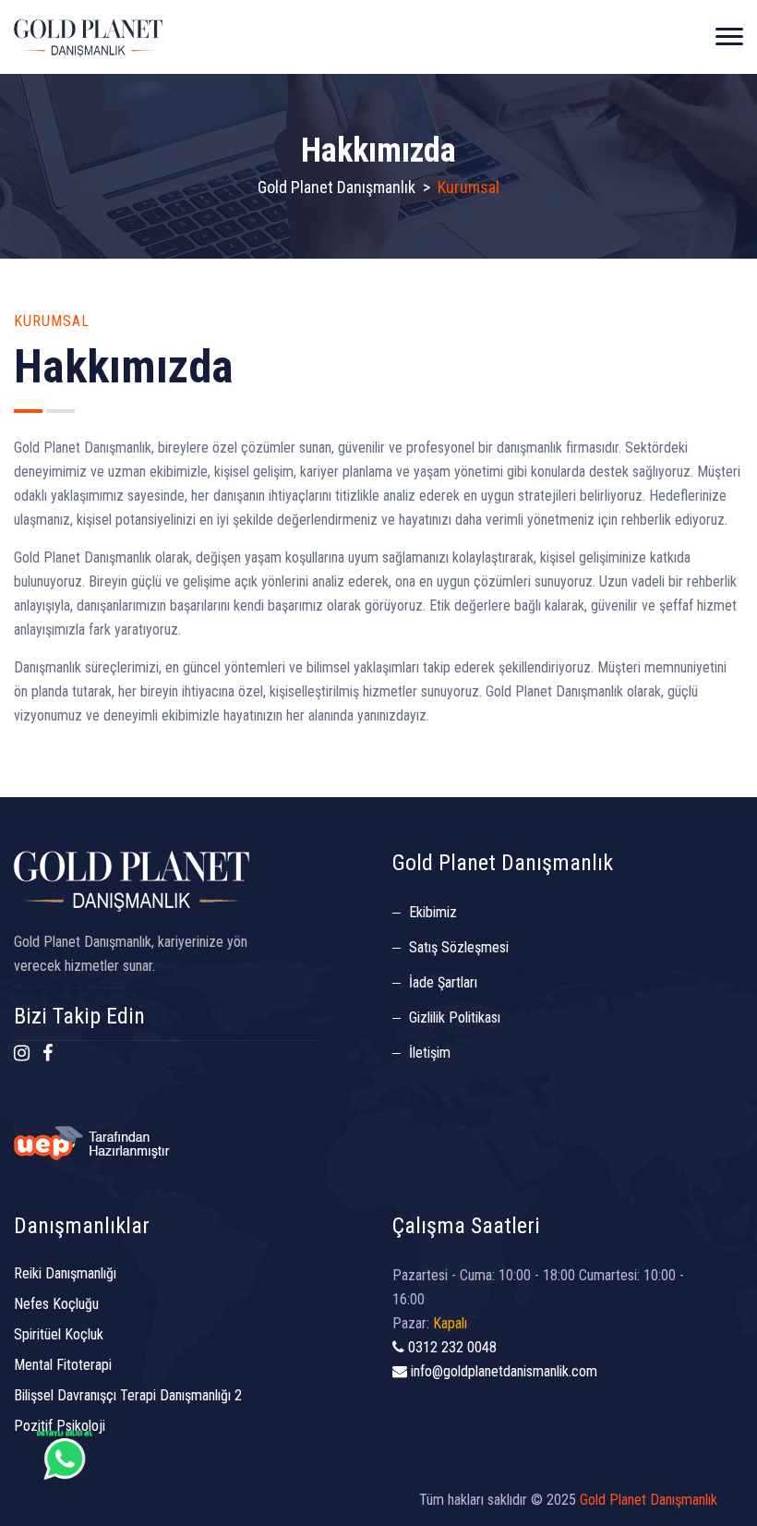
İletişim (430, 1052)
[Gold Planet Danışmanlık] (88, 37)
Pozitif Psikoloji (59, 1426)
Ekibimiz (433, 912)
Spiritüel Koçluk (58, 1334)
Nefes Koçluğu (56, 1304)
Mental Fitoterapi (63, 1365)
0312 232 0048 (450, 1347)
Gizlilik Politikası (454, 1017)
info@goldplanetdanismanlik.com (502, 1371)
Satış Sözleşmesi (459, 947)
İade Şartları (443, 982)
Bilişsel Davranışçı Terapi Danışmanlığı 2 (128, 1395)
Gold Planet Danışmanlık (336, 187)
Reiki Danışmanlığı (65, 1273)
